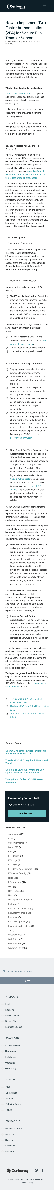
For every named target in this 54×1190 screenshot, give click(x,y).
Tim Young (13, 41)
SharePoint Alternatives (19, 926)
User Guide (10, 1051)
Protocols (12, 904)
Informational (14, 882)
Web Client (13, 939)
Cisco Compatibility (17, 842)
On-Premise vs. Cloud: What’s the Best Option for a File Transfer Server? (24, 771)
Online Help (11, 1093)
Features (9, 1004)
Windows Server (16, 948)
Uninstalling (10, 1068)
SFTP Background (16, 921)
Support (10, 1079)
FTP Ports (12, 864)
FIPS (10, 851)
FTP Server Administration (20, 869)
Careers (9, 1140)
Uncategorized (15, 934)
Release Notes (12, 1015)
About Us (9, 1134)
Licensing (9, 1010)
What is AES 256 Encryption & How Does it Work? (26, 761)
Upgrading (10, 1062)
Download (12, 1038)
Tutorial (9, 1098)
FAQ (8, 1087)
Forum (9, 1110)
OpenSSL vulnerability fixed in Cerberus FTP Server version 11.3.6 (25, 752)
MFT (10, 886)
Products (11, 996)
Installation (10, 1057)
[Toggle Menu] (45, 6)
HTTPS (11, 877)
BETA (10, 838)
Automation (14, 834)
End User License (13, 1027)
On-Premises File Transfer (20, 899)
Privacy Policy (27, 1183)
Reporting (13, 917)
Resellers (9, 1151)
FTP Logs (12, 860)
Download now (25, 813)
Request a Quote (13, 1128)
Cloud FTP (13, 847)
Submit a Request (14, 1104)
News (11, 895)
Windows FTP (14, 943)
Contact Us (12, 1121)
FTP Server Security (17, 873)
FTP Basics (13, 856)
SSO (10, 930)
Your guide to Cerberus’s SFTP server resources (24, 780)
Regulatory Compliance (19, 912)
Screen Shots (12, 1021)
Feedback (10, 1145)
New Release (14, 891)
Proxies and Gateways (19, 908)
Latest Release (12, 1045)
